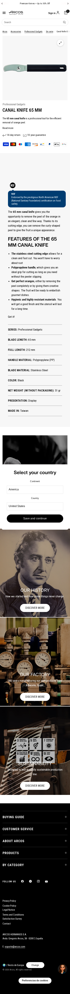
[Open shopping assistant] (62, 969)
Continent (35, 481)
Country (35, 498)
